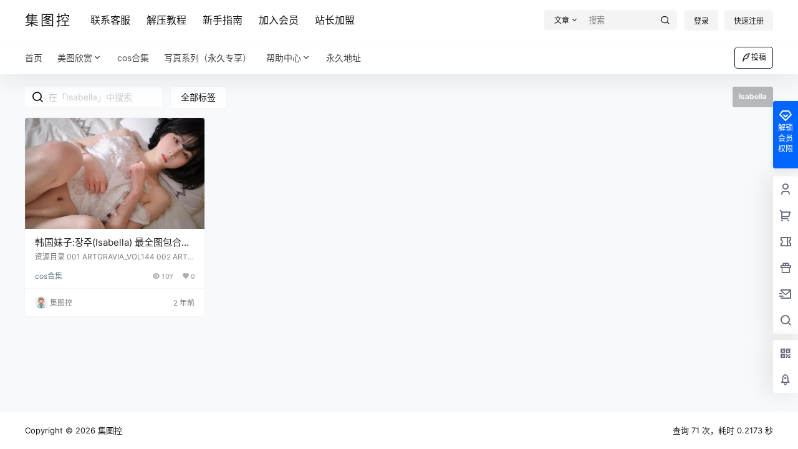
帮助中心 (283, 57)
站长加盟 (335, 20)
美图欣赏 (74, 57)
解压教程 (166, 20)
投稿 (758, 57)
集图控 (108, 430)
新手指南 (223, 20)
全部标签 (198, 97)
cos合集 (48, 276)
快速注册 (749, 21)
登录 (701, 21)
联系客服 (110, 20)
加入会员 (279, 20)
